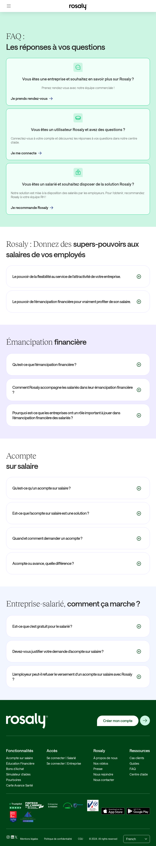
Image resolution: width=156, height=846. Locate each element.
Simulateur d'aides (18, 774)
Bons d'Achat (15, 769)
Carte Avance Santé (19, 785)
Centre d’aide (139, 774)
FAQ (133, 769)
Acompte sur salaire (19, 758)
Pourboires (13, 780)
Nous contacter (103, 780)
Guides (134, 763)
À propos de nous (105, 758)
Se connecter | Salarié (61, 758)
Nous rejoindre (103, 774)
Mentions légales (29, 838)
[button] (8, 6)
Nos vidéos (100, 763)
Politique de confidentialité (58, 838)
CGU (80, 838)
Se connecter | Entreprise (64, 763)
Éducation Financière (20, 763)
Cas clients (137, 758)
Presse (98, 769)
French (131, 839)
